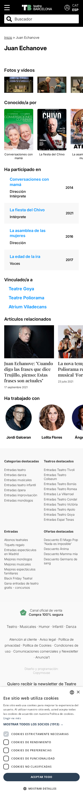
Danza (71, 626)
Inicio (8, 37)
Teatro (12, 626)
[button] (41, 724)
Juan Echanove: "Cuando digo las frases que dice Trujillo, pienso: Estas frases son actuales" (28, 371)
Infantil (57, 626)
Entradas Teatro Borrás (60, 484)
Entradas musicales (18, 480)
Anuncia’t (42, 657)
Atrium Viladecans (28, 306)
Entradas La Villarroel (59, 494)
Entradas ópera (15, 490)
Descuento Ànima (56, 549)
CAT (75, 5)
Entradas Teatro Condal (60, 499)
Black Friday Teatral (18, 578)
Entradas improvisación (20, 495)
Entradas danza (15, 475)
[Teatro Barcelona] (37, 7)
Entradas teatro (15, 470)
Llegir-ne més (12, 718)
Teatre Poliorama (26, 297)
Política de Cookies (37, 645)
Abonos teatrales (16, 540)
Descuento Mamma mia (61, 554)
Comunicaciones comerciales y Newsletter (45, 651)
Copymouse (41, 673)
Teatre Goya (21, 288)
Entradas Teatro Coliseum (55, 477)
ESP (75, 10)
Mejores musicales (17, 564)
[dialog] (41, 741)
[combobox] (45, 19)
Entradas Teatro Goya (59, 514)
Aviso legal (48, 639)
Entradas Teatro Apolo (59, 509)
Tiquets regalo (14, 545)
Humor (44, 626)
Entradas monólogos (18, 500)
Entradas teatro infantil (20, 485)
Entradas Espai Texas (59, 519)
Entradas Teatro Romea (60, 489)
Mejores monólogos (18, 559)
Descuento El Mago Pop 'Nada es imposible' (61, 542)
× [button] (78, 692)
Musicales (28, 626)
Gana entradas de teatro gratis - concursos (21, 585)
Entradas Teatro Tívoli (59, 470)
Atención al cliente (23, 639)
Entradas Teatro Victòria (61, 504)
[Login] (67, 7)
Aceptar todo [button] (41, 777)
